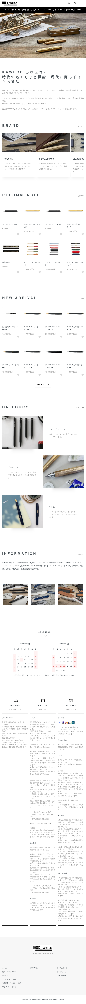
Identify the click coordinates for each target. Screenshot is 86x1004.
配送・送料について (9, 972)
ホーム (4, 968)
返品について (7, 975)
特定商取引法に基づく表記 (11, 983)
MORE (40, 384)
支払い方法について (9, 979)
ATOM (36, 968)
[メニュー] (82, 3)
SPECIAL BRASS (46, 159)
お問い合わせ (61, 975)
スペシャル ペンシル (9, 224)
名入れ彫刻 (6, 262)
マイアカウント (62, 968)
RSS (31, 968)
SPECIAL (8, 159)
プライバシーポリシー (10, 987)
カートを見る (61, 972)
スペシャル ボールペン (53, 224)
